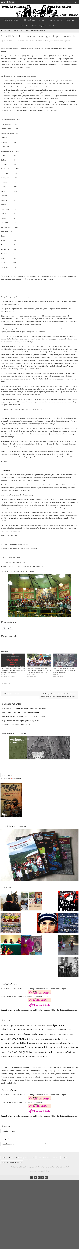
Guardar (7, 682)
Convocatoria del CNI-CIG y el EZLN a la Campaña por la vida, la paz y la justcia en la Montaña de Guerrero (13, 670)
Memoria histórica (22, 1042)
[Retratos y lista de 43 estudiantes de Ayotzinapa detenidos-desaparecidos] (68, 900)
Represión (33, 1051)
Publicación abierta (7, 1156)
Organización (20, 1046)
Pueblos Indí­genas (56, 40)
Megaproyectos (7, 1042)
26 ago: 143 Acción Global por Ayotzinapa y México (20, 719)
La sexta (35, 1037)
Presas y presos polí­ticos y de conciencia (45, 1045)
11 (44, 756)
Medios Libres (61, 1038)
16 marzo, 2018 (23, 40)
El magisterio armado (11, 693)
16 (54, 756)
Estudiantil (70, 1033)
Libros (41, 1038)
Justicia (27, 1038)
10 (42, 756)
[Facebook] (7, 2)
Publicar (70, 2)
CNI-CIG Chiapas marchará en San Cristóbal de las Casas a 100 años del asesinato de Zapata (64, 670)
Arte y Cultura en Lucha (33, 1024)
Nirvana (39, 1170)
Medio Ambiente (49, 1038)
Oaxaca (13, 1046)
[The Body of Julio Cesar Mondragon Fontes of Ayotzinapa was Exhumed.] (47, 922)
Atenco (43, 1024)
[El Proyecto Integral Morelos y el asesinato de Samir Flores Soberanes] (31, 900)
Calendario (6, 1028)
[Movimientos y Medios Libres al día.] (11, 900)
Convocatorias (44, 40)
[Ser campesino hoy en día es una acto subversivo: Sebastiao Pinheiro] (11, 944)
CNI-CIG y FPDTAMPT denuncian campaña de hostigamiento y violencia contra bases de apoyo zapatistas (39, 670)
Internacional (16, 1037)
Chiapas (17, 1028)
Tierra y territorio (61, 1051)
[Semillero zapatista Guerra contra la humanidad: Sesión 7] (68, 922)
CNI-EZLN (7, 30)
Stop (69, 754)
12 (46, 756)
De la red (14, 1033)
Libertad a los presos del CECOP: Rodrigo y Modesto (21, 711)
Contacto (63, 2)
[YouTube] (2, 2)
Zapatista (66, 40)
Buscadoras (67, 1024)
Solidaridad (49, 1051)
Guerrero (4, 1038)
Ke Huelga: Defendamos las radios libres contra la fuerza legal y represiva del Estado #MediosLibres (59, 694)
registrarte (6, 1009)
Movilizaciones (45, 1042)
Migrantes (38, 1042)
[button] (39, 595)
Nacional (5, 1045)
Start (67, 754)
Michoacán (32, 1042)
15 (52, 756)
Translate (17, 777)
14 (50, 756)
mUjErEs (53, 1042)
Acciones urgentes (9, 1024)
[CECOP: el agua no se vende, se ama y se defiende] (68, 944)
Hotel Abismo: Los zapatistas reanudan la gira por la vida (23, 715)
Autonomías (49, 1024)
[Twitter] (4, 2)
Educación (63, 1033)
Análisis (20, 1024)
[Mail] (13, 2)
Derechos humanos (35, 1033)
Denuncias (21, 1033)
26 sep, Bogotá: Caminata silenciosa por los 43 (17, 739)
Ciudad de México (29, 1028)
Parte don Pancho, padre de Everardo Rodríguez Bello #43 (23, 707)
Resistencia (41, 1051)
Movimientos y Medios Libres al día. (12, 1161)
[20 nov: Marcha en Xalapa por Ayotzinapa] (68, 966)
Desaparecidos (53, 1033)
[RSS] (10, 2)
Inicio (56, 2)
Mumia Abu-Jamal (65, 1041)
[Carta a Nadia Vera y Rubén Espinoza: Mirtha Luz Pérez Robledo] (31, 944)
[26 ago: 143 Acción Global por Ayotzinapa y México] (11, 922)
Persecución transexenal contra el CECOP (17, 723)
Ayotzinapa (58, 1024)
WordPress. (46, 1170)
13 (48, 756)
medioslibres (8, 40)
